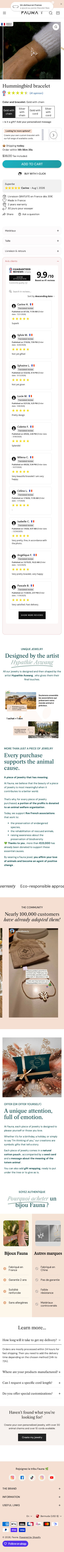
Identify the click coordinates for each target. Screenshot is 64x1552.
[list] (32, 50)
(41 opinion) (36, 93)
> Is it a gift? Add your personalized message (26, 121)
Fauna (15, 1537)
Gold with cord (35, 112)
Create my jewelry (32, 1437)
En (28, 1516)
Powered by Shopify (30, 1537)
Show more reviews (32, 615)
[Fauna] (32, 13)
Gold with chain (8, 112)
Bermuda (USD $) (50, 1516)
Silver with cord (48, 112)
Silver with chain (22, 112)
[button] (58, 13)
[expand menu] (4, 13)
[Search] (50, 13)
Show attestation (19, 278)
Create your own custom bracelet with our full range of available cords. (21, 135)
